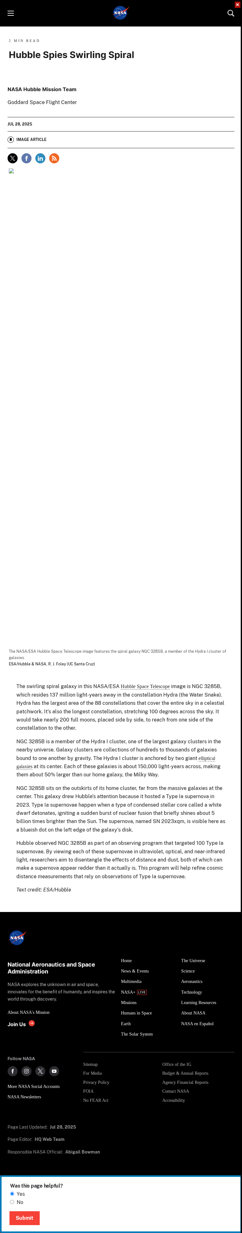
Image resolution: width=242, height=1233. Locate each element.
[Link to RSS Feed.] (54, 158)
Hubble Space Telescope (145, 686)
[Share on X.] (13, 158)
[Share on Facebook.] (26, 158)
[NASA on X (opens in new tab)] (40, 1071)
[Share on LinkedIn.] (40, 158)
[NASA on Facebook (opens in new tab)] (13, 1071)
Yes (21, 1194)
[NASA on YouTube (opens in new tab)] (54, 1071)
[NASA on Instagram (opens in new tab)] (26, 1071)
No (20, 1202)
